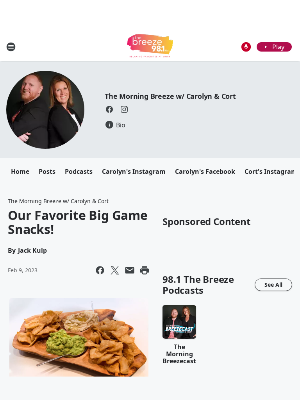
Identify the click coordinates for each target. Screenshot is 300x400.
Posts (47, 171)
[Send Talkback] (246, 47)
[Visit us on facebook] (109, 109)
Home (20, 171)
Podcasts (79, 171)
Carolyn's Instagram (134, 171)
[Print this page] (144, 270)
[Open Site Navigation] (11, 47)
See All (273, 284)
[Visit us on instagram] (124, 109)
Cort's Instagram (271, 171)
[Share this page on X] (114, 270)
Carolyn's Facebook (205, 171)
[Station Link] (150, 46)
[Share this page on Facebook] (100, 270)
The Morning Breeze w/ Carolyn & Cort (170, 96)
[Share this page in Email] (129, 270)
